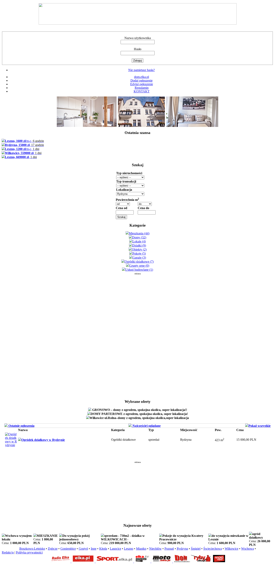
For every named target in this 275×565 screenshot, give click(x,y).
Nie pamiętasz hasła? (141, 70)
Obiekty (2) (139, 249)
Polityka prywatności (29, 552)
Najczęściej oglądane (146, 425)
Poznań (169, 548)
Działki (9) (139, 245)
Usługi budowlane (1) (139, 269)
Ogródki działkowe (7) (139, 261)
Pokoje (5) (139, 253)
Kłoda (103, 548)
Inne (93, 548)
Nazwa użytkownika (137, 38)
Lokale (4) (139, 241)
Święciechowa (212, 548)
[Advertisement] (137, 335)
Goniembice (68, 548)
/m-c (24, 141)
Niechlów (155, 548)
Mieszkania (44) (139, 233)
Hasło (137, 49)
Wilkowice (231, 548)
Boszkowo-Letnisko (32, 548)
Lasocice (115, 548)
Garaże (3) (139, 257)
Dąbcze (53, 548)
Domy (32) (139, 237)
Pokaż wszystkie (259, 425)
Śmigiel (196, 548)
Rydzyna (182, 548)
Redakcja (8, 552)
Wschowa (247, 548)
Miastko (141, 548)
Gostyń (83, 548)
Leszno (128, 548)
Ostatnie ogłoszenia (21, 425)
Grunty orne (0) (139, 265)
